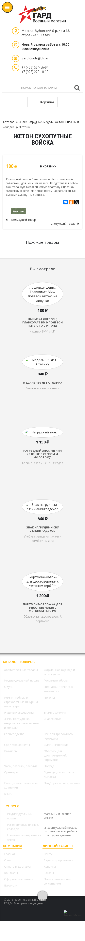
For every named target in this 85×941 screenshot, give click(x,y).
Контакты (11, 873)
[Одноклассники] (71, 202)
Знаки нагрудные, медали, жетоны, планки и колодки (21, 723)
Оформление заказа (18, 879)
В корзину (48, 166)
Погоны (49, 697)
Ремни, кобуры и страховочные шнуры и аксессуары (21, 701)
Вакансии (10, 885)
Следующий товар (64, 223)
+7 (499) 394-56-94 (35, 67)
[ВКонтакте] (65, 202)
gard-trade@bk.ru (35, 58)
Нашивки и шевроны (19, 712)
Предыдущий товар (22, 220)
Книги (8, 794)
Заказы (49, 873)
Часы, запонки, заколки (20, 766)
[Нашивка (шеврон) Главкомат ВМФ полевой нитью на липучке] (42, 302)
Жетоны (24, 127)
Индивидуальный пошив (22, 680)
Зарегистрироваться (58, 860)
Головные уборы (56, 680)
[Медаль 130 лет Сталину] (42, 375)
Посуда (49, 766)
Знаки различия (55, 712)
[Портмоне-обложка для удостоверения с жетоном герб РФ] (42, 592)
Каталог (8, 122)
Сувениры (11, 772)
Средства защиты (17, 745)
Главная (9, 854)
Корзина (47, 102)
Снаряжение (52, 719)
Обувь (8, 687)
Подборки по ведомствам (62, 783)
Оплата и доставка (17, 866)
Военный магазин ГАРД (42, 12)
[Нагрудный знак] (42, 447)
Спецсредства (14, 734)
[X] (76, 202)
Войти (48, 854)
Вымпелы (10, 751)
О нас (8, 860)
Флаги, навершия (56, 745)
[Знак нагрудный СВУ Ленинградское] (42, 520)
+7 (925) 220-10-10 (35, 72)
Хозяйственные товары (21, 670)
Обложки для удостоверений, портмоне (55, 755)
